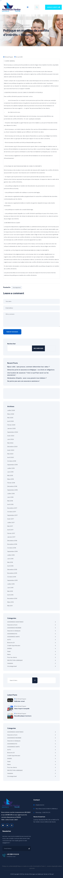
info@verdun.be (40, 805)
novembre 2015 (12, 573)
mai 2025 (10, 417)
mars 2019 (10, 479)
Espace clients (52, 7)
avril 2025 (10, 421)
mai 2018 (10, 501)
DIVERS (9, 648)
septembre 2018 (12, 490)
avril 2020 (10, 457)
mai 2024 (10, 443)
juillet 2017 (11, 522)
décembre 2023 (12, 446)
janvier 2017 (11, 537)
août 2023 (10, 450)
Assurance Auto (12, 625)
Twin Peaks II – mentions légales (47, 866)
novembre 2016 (12, 544)
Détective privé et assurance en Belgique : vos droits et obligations (30, 370)
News (9, 654)
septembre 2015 (12, 580)
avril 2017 (10, 530)
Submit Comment (12, 332)
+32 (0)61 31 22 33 (13, 854)
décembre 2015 (12, 569)
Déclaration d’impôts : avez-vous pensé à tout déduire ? (27, 378)
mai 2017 (10, 526)
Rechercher (11, 344)
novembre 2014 (12, 598)
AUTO (9, 639)
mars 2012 (10, 602)
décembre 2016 (12, 540)
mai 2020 (10, 454)
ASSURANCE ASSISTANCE (15, 622)
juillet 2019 (11, 468)
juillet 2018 (11, 493)
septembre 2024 (12, 432)
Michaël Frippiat (9, 57)
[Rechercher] (34, 680)
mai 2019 (10, 475)
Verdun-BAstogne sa (31, 874)
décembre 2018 (12, 486)
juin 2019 (10, 472)
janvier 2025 (11, 428)
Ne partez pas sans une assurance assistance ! (23, 381)
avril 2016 (10, 566)
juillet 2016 (11, 555)
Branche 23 (11, 642)
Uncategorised (16, 287)
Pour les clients (12, 657)
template (10, 663)
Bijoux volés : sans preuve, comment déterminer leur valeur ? (28, 367)
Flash (9, 651)
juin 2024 (10, 439)
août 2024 (10, 436)
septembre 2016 (12, 551)
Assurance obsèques (13, 631)
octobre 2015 (11, 577)
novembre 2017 (12, 508)
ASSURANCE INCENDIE (14, 628)
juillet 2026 (11, 410)
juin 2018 (10, 497)
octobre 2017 (11, 512)
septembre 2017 (12, 515)
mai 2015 (10, 591)
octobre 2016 (11, 548)
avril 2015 (10, 595)
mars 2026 (10, 414)
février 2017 (11, 533)
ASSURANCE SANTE (13, 637)
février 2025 (11, 425)
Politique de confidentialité (9, 866)
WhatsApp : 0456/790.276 (43, 812)
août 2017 (10, 519)
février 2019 (11, 483)
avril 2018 (10, 504)
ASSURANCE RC (12, 634)
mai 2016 (10, 562)
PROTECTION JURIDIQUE (15, 660)
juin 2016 (10, 559)
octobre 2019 (11, 461)
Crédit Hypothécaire (13, 645)
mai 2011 (10, 606)
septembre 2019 (12, 465)
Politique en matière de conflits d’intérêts (27, 866)
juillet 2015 (11, 584)
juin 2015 (10, 587)
